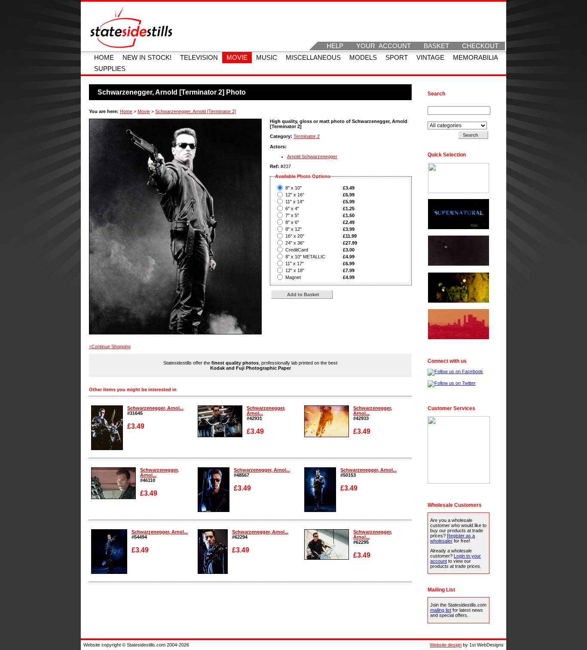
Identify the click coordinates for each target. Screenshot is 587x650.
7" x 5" (292, 215)
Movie (237, 57)
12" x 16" (294, 194)
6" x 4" (292, 208)
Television (199, 57)
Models (363, 57)
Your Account (383, 46)
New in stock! (146, 57)
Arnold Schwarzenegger (312, 156)
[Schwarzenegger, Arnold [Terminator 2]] (107, 448)
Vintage (430, 57)
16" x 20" (294, 236)
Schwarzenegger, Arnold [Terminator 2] (195, 111)
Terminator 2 (307, 136)
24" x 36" (294, 242)
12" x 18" (294, 270)
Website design (446, 644)
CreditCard (296, 249)
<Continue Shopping (110, 346)
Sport (396, 57)
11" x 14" (294, 201)
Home (104, 57)
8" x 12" (293, 229)
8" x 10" (293, 187)
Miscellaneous (313, 57)
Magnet (293, 277)
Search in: (439, 119)
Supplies (109, 68)
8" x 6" (292, 222)
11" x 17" (294, 263)
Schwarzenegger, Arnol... (155, 408)
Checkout (480, 46)
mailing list (440, 610)
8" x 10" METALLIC (305, 256)
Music (266, 57)
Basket (436, 46)
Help (335, 46)
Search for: (440, 103)
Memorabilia (475, 57)
